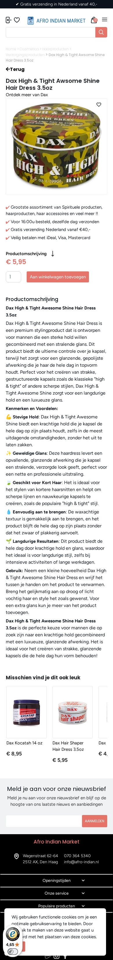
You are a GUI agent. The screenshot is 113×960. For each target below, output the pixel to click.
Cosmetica (29, 48)
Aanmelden (94, 820)
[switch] (13, 951)
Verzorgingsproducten (25, 54)
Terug (17, 69)
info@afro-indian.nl (81, 861)
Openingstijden (57, 880)
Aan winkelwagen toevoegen (58, 277)
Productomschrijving (26, 253)
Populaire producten (56, 906)
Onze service (57, 893)
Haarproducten (55, 48)
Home (11, 48)
